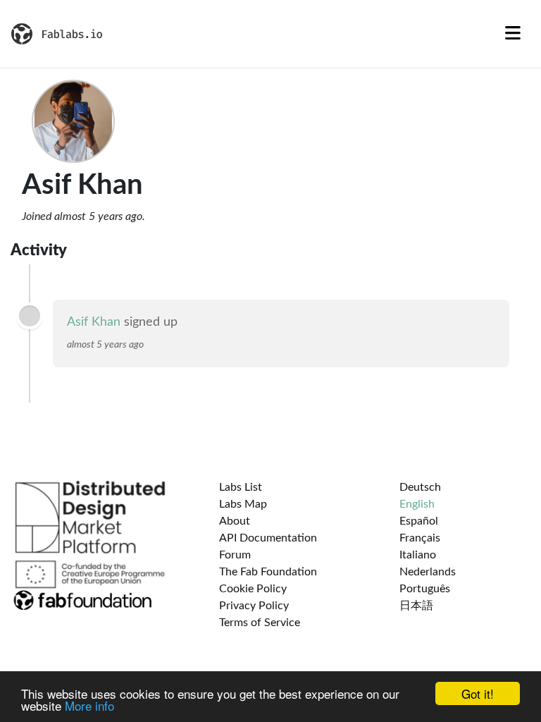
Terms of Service (259, 622)
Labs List (240, 487)
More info (89, 705)
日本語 (416, 605)
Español (418, 521)
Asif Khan (93, 322)
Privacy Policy (254, 605)
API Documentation (268, 538)
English (417, 504)
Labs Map (243, 504)
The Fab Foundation (268, 571)
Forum (235, 555)
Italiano (417, 555)
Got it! (477, 693)
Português (424, 588)
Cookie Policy (253, 588)
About (234, 521)
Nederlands (427, 571)
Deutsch (420, 487)
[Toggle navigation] (513, 33)
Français (419, 538)
